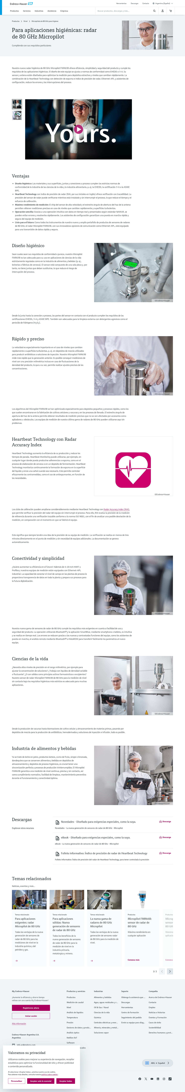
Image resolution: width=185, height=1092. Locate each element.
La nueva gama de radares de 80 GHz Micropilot (101, 922)
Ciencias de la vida (102, 1012)
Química (97, 1017)
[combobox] (164, 3)
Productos (16, 21)
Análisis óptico (73, 1032)
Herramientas (121, 3)
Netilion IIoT (72, 1037)
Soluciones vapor (101, 1032)
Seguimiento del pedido (131, 1017)
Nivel (26, 21)
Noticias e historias (157, 1012)
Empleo (152, 1007)
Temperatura (72, 1017)
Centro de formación (130, 1012)
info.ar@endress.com (26, 1045)
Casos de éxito (155, 1022)
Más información (19, 1023)
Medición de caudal (75, 1002)
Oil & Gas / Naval (101, 1007)
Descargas (134, 3)
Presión (70, 1022)
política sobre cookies (50, 1074)
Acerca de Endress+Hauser (160, 997)
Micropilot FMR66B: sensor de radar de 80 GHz (140, 922)
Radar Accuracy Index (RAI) (116, 509)
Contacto (145, 3)
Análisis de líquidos (75, 1012)
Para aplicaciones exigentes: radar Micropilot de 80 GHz (27, 922)
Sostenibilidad (155, 1027)
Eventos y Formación (158, 1017)
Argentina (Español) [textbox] (162, 3)
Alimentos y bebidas (102, 997)
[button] (165, 821)
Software (71, 1042)
